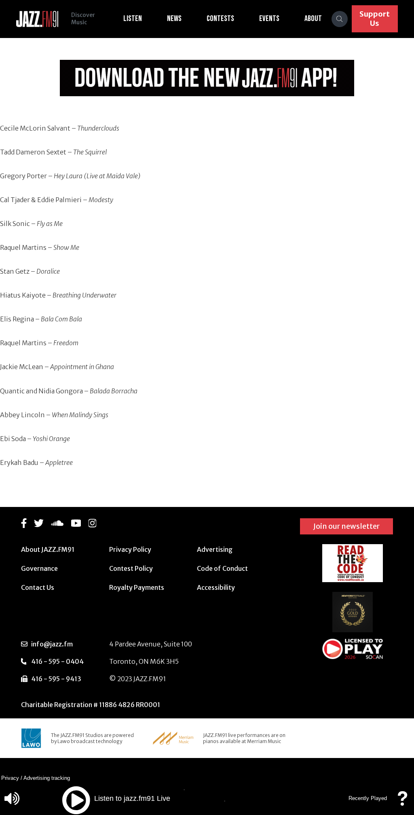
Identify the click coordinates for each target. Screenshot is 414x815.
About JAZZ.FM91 (47, 549)
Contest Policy (131, 568)
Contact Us (37, 587)
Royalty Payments (136, 587)
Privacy (10, 778)
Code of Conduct (222, 568)
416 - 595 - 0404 (57, 661)
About (313, 18)
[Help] (402, 802)
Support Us (374, 18)
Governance (39, 568)
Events (269, 18)
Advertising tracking (46, 778)
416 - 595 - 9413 (56, 679)
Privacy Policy (130, 549)
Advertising (214, 549)
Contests (220, 18)
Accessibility (216, 587)
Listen (132, 18)
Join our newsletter (346, 526)
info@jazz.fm (52, 644)
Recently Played (368, 798)
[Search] (340, 19)
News (174, 18)
